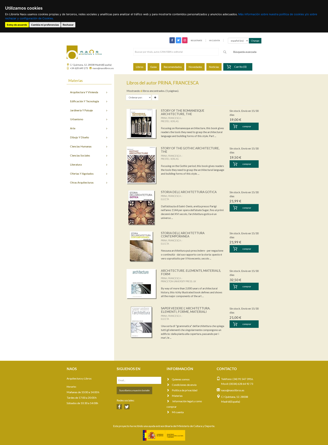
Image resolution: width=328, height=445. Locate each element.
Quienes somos (181, 379)
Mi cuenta (178, 412)
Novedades (195, 66)
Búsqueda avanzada (244, 51)
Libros (139, 66)
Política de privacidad (184, 390)
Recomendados (173, 66)
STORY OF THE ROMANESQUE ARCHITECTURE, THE (182, 112)
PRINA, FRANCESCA (171, 118)
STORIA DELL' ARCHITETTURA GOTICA (189, 192)
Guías (153, 66)
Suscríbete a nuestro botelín (134, 390)
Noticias (214, 66)
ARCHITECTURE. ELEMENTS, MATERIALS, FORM (191, 272)
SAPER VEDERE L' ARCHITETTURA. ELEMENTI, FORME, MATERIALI (185, 309)
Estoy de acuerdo (17, 24)
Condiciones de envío (184, 384)
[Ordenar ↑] (155, 97)
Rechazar (68, 24)
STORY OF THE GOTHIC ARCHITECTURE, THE (190, 149)
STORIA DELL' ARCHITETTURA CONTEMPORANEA (182, 234)
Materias (177, 395)
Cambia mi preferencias (45, 24)
